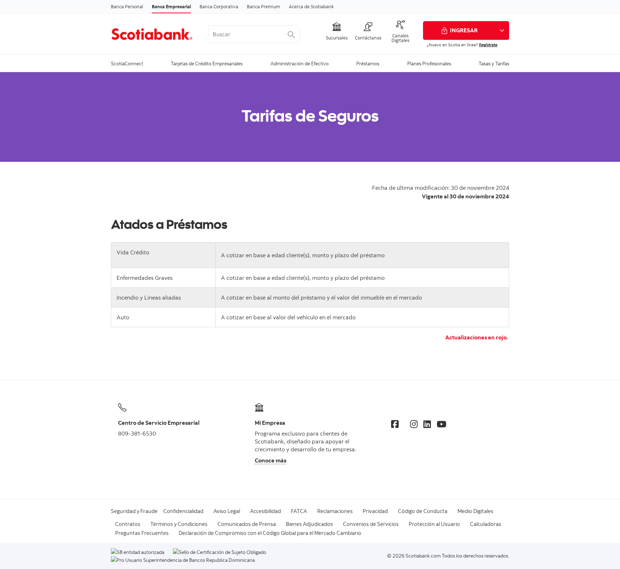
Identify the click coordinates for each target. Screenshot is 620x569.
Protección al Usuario (434, 524)
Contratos (127, 524)
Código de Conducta (422, 511)
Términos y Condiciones (178, 524)
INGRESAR (464, 30)
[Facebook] (395, 424)
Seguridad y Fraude (134, 511)
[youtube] (441, 424)
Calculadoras (485, 524)
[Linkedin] (427, 424)
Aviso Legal (226, 511)
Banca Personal (127, 6)
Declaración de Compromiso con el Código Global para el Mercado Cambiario (270, 533)
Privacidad (375, 511)
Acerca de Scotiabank (311, 6)
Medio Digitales (475, 511)
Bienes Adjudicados (309, 524)
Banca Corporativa (218, 6)
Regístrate (488, 44)
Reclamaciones (335, 511)
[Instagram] (414, 424)
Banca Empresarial (171, 6)
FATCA (299, 511)
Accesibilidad (265, 511)
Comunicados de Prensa (246, 524)
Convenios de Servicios (371, 524)
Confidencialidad (183, 511)
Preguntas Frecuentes (142, 533)
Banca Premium (263, 6)
